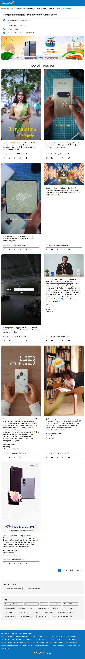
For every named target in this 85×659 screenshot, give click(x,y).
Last (78, 570)
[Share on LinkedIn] (10, 158)
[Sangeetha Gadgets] (8, 3)
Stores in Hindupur (72, 639)
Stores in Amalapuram (23, 636)
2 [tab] (41, 57)
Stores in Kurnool (38, 642)
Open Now (30, 33)
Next (71, 570)
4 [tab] (47, 57)
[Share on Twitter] (20, 158)
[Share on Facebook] (4, 158)
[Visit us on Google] (44, 653)
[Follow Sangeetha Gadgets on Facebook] (34, 653)
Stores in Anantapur (40, 636)
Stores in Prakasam (41, 645)
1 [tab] (37, 57)
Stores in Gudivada (42, 639)
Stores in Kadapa (7, 639)
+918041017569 (13, 29)
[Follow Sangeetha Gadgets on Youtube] (47, 653)
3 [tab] (44, 57)
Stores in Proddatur (58, 645)
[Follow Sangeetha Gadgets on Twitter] (37, 653)
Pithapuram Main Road (13, 588)
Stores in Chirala (56, 636)
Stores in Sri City (73, 645)
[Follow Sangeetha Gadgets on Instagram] (40, 653)
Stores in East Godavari (24, 639)
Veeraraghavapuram (33, 588)
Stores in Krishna (23, 642)
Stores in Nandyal (71, 642)
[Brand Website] (50, 653)
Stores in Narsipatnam (9, 645)
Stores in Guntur (57, 639)
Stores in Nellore (26, 645)
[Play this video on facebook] (21, 104)
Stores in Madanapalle (54, 642)
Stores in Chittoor (71, 636)
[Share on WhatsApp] (26, 158)
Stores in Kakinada (8, 642)
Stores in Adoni (7, 636)
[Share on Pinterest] (15, 158)
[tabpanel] (42, 48)
